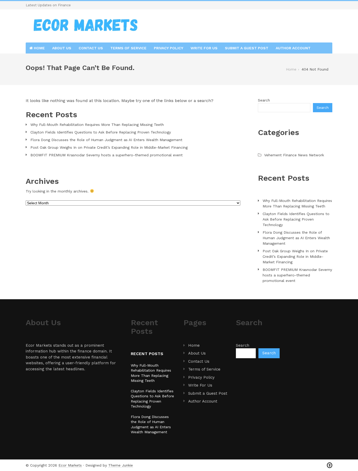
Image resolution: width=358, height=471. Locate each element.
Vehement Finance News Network (294, 155)
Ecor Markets (70, 465)
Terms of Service (128, 48)
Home (39, 48)
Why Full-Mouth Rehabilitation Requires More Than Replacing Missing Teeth (97, 124)
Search (264, 100)
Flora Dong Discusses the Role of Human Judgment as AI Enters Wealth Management (106, 140)
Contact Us (91, 48)
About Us (61, 48)
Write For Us (204, 48)
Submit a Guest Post (246, 48)
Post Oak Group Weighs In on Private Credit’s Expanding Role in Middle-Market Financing (109, 147)
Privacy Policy (168, 48)
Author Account (293, 48)
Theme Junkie (120, 465)
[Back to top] (329, 465)
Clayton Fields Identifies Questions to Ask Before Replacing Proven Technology (100, 132)
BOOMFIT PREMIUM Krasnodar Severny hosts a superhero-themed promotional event (106, 155)
